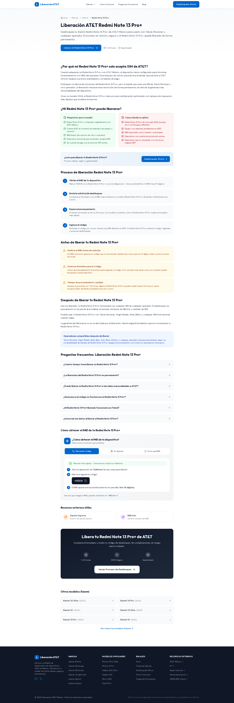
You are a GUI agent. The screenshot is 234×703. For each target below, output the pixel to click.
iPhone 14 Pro (108, 666)
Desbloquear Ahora (186, 4)
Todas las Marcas (144, 666)
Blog (144, 4)
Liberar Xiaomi (75, 679)
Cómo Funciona (107, 4)
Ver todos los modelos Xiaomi (115, 628)
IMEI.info (112, 495)
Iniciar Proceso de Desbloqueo (115, 569)
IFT (171, 666)
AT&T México (175, 661)
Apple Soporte (176, 670)
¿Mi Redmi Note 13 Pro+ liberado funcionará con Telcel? (117, 407)
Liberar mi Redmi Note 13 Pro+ (79, 47)
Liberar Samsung (76, 666)
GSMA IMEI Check (178, 679)
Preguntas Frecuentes (128, 4)
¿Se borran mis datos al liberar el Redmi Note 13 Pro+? (117, 418)
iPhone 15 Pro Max (110, 661)
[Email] (36, 678)
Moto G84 (107, 679)
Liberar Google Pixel (77, 674)
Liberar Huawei (75, 683)
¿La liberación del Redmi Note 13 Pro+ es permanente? (117, 375)
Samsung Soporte (178, 674)
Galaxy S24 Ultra (109, 670)
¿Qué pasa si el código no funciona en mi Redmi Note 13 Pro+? (117, 397)
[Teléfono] (41, 678)
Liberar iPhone (75, 661)
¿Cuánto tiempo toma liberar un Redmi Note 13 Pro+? (117, 364)
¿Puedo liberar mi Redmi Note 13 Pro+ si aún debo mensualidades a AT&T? (117, 386)
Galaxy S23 (107, 674)
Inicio (138, 661)
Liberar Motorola (76, 670)
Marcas (89, 4)
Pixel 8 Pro (106, 683)
